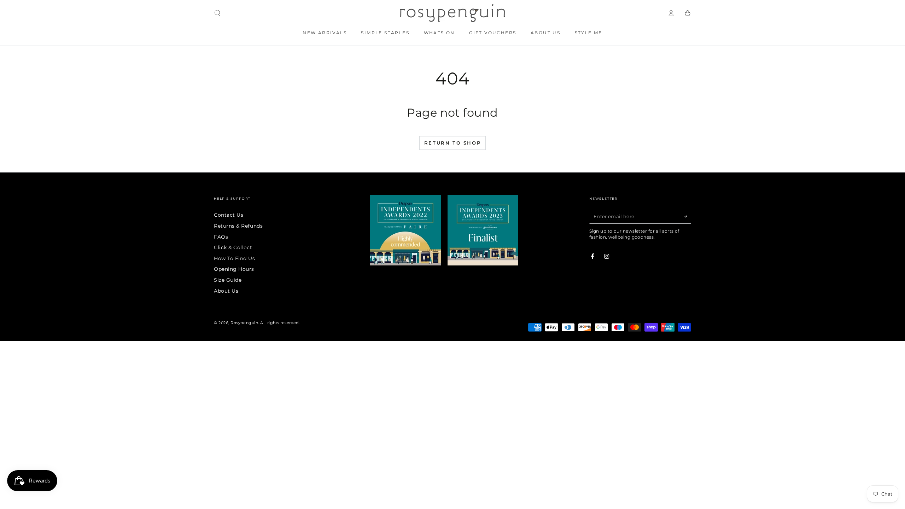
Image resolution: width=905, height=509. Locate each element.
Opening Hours (234, 269)
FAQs (221, 237)
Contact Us (228, 215)
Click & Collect (233, 247)
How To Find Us (234, 258)
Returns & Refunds (238, 226)
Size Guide (227, 280)
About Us (226, 291)
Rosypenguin (244, 323)
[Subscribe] (687, 216)
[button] (217, 13)
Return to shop (452, 143)
